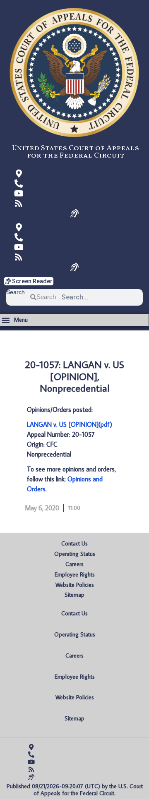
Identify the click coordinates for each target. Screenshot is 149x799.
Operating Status (74, 553)
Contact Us (74, 543)
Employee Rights (75, 574)
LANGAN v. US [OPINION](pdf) (69, 424)
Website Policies (74, 584)
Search (15, 292)
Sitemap (74, 594)
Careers (74, 564)
